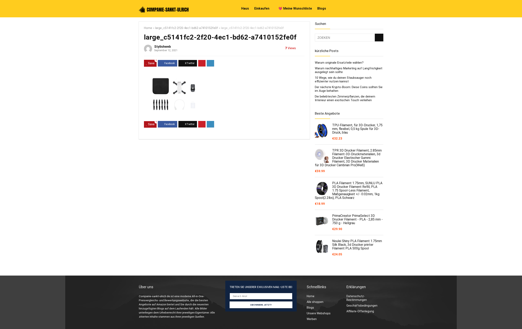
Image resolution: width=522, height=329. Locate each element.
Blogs (321, 8)
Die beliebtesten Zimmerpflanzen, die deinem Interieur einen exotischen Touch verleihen (345, 98)
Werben (312, 319)
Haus (245, 8)
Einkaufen (261, 8)
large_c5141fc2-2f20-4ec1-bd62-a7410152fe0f (186, 28)
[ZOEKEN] (379, 37)
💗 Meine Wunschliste (295, 8)
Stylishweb (162, 47)
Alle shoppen (315, 302)
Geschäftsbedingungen (361, 305)
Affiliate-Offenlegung (360, 311)
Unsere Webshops (319, 313)
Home (148, 28)
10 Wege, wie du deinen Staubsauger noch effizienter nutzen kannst (343, 79)
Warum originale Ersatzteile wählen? (339, 62)
